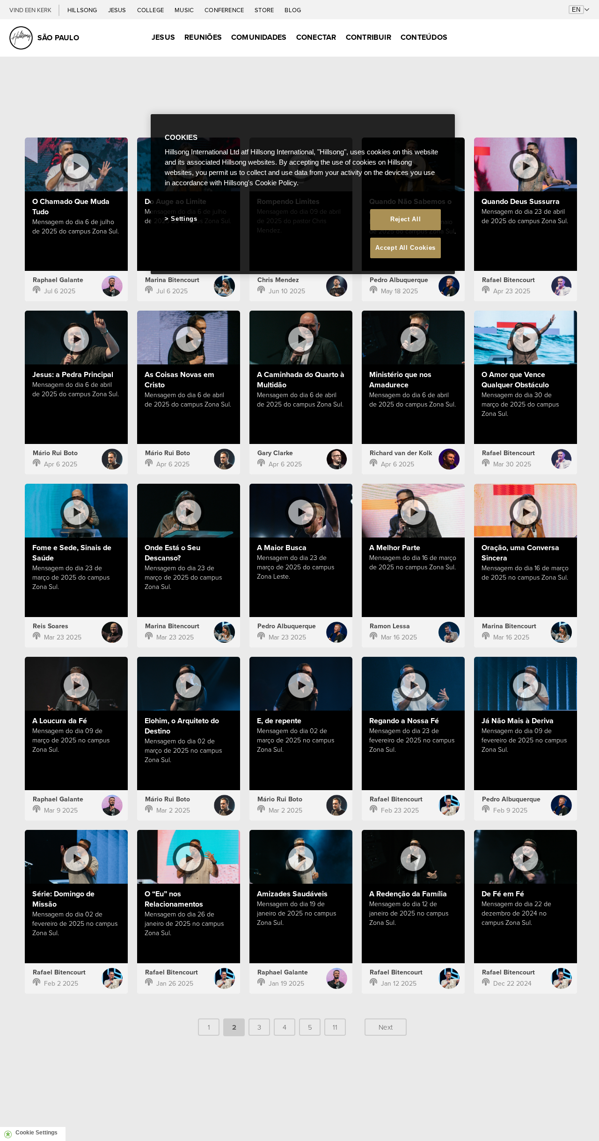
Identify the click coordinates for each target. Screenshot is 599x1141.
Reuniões (203, 37)
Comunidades (259, 37)
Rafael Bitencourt (508, 280)
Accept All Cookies (405, 247)
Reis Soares (50, 626)
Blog (293, 10)
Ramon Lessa (390, 626)
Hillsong (83, 10)
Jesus (118, 10)
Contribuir (368, 37)
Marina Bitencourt (172, 280)
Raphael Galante (58, 280)
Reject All (405, 219)
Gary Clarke (275, 453)
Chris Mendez (278, 280)
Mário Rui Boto (55, 453)
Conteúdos (424, 37)
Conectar (316, 37)
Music (185, 10)
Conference (225, 10)
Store (265, 10)
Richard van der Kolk (401, 453)
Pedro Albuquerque (399, 280)
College (151, 10)
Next (386, 1027)
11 (335, 1027)
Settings (184, 218)
